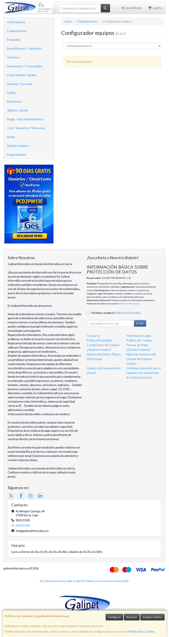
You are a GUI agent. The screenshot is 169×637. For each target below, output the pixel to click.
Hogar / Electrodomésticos (25, 119)
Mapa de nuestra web (141, 354)
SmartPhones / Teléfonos (24, 48)
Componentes (17, 31)
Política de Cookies (141, 631)
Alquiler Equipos (18, 145)
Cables (11, 92)
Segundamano (16, 154)
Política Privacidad (99, 340)
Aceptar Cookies (152, 617)
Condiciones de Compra (103, 345)
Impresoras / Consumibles (25, 66)
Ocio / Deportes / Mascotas (26, 128)
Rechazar (131, 617)
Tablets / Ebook (17, 110)
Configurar (114, 617)
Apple (11, 137)
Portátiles (13, 39)
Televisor (13, 57)
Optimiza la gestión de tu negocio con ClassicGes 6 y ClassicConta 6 (143, 372)
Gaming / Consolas (20, 84)
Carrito (157, 8)
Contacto (93, 335)
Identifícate (133, 8)
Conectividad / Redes (21, 75)
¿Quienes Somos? (99, 349)
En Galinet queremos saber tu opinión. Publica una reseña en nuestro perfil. (84, 581)
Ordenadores (16, 22)
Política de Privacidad (128, 303)
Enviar (140, 323)
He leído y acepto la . (116, 313)
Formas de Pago (137, 345)
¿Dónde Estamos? (138, 349)
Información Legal (138, 335)
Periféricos (14, 101)
